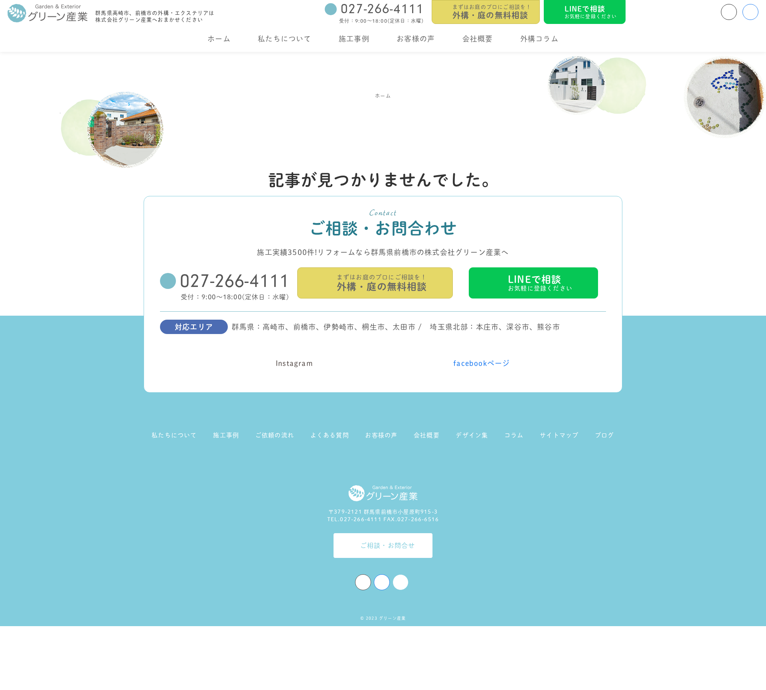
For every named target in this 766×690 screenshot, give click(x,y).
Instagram (294, 363)
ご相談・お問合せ (387, 545)
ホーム (219, 38)
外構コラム (539, 38)
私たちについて (284, 38)
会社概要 (477, 38)
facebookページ (481, 363)
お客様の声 (416, 38)
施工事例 (354, 38)
